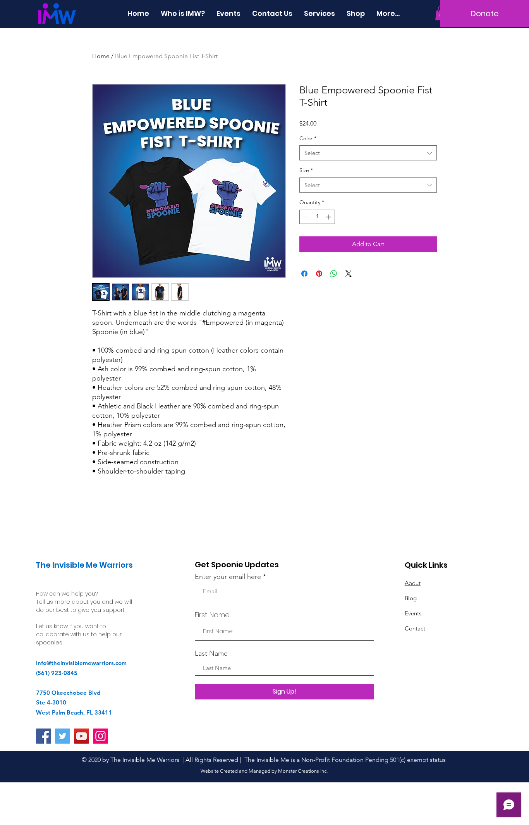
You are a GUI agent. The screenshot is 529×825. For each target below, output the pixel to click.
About (413, 583)
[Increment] (329, 217)
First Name (212, 614)
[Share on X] (348, 273)
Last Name (211, 653)
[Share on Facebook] (304, 273)
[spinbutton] (317, 217)
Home (101, 56)
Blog (411, 598)
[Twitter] (62, 736)
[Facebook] (43, 736)
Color (307, 138)
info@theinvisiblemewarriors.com (81, 663)
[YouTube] (81, 736)
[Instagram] (100, 736)
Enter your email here (228, 576)
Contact (415, 628)
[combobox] (368, 152)
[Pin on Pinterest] (319, 273)
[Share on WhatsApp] (333, 273)
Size (306, 170)
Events (413, 613)
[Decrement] (305, 217)
